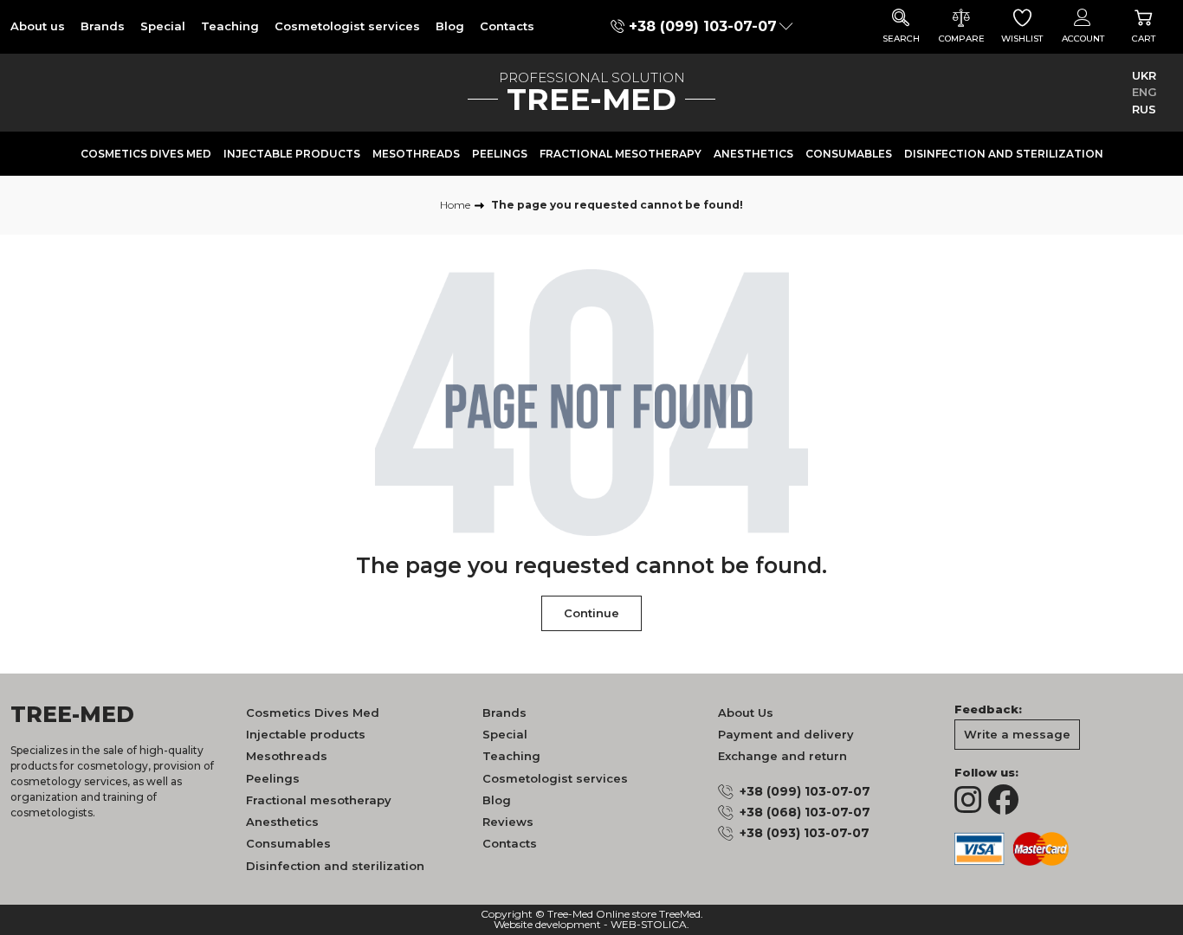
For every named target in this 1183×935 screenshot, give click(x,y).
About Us (745, 712)
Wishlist (1022, 38)
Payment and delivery (786, 734)
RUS (1144, 109)
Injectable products (291, 153)
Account (1083, 38)
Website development (547, 925)
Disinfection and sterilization (1003, 153)
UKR (1144, 75)
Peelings (499, 153)
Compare (962, 38)
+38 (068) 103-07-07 (805, 812)
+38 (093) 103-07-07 (804, 833)
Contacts (507, 26)
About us (37, 26)
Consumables (848, 153)
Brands (103, 26)
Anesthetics (753, 153)
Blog (450, 26)
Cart (1143, 38)
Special (162, 26)
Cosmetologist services (347, 26)
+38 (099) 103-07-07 (703, 26)
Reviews (507, 822)
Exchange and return (782, 756)
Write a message (1017, 734)
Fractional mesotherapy (620, 153)
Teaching (230, 26)
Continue (591, 613)
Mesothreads (416, 153)
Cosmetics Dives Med (146, 153)
